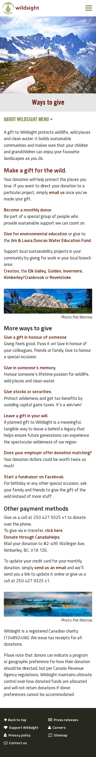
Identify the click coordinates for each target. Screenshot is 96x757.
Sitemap (59, 735)
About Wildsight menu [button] (27, 119)
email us (57, 192)
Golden (54, 271)
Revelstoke (60, 277)
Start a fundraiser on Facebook (33, 476)
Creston (11, 271)
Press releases (65, 719)
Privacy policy (18, 735)
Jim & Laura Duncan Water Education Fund (51, 240)
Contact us (17, 742)
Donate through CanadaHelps (32, 537)
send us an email (50, 567)
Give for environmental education (35, 233)
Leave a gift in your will (25, 415)
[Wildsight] (20, 8)
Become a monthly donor (27, 210)
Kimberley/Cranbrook (24, 277)
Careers (58, 727)
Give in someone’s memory (29, 367)
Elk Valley (37, 271)
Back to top (16, 719)
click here (53, 530)
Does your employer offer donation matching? (48, 452)
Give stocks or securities (27, 391)
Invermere (72, 271)
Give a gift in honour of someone (35, 337)
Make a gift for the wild (34, 170)
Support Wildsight (22, 727)
